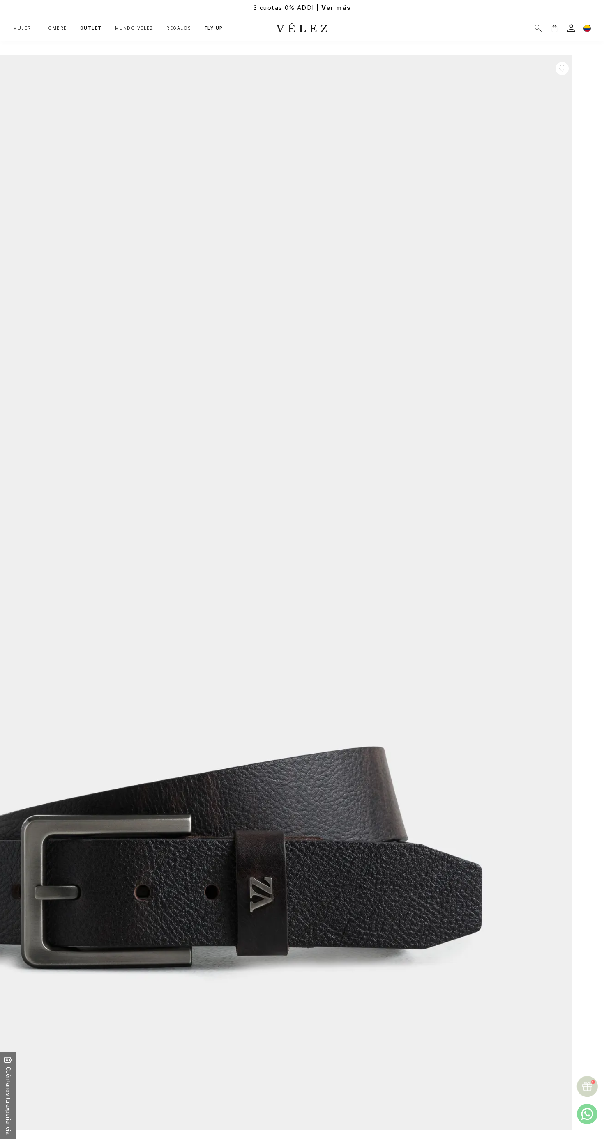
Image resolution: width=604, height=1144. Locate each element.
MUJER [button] (22, 28)
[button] (554, 28)
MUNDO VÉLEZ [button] (134, 28)
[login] (571, 28)
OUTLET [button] (91, 28)
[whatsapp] (587, 1114)
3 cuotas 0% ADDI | (302, 7)
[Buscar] (538, 28)
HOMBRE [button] (55, 28)
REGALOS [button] (178, 28)
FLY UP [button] (214, 28)
